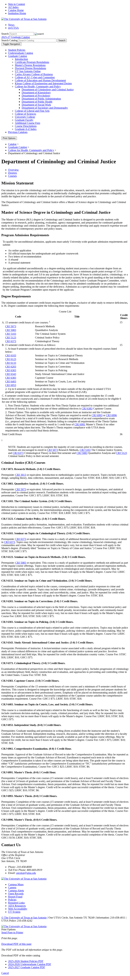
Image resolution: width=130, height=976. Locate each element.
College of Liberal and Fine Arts (32, 110)
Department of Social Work (36, 104)
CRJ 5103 (10, 333)
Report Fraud (15, 896)
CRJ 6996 (111, 415)
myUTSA (13, 27)
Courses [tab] (12, 175)
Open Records (16, 893)
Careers (12, 887)
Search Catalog (9, 40)
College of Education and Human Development (40, 80)
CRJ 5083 (10, 330)
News (11, 24)
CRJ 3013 (20, 474)
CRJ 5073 (10, 326)
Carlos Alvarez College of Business (34, 74)
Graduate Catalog (17, 56)
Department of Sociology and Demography (45, 107)
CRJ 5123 (10, 337)
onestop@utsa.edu (26, 873)
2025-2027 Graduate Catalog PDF (26, 967)
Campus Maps (16, 884)
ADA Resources (17, 905)
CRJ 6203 (10, 366)
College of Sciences (25, 113)
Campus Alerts (16, 890)
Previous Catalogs (17, 132)
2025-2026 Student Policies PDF (25, 961)
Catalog (12, 144)
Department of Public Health (37, 101)
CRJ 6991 (79, 424)
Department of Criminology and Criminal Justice (48, 89)
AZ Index (13, 7)
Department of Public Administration (41, 98)
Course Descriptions (26, 126)
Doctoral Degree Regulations (30, 68)
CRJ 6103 (10, 355)
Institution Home (17, 13)
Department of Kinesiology (36, 92)
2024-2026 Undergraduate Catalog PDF (29, 964)
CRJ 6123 (10, 359)
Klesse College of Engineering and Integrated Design (43, 83)
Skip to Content (16, 4)
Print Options (9, 138)
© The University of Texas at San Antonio (24, 917)
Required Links (16, 902)
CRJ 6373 (10, 341)
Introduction (21, 59)
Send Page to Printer (12, 932)
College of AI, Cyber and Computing (35, 77)
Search (5, 33)
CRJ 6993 (97, 415)
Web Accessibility (17, 908)
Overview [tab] (13, 169)
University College (25, 116)
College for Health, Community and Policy (38, 86)
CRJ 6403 (10, 381)
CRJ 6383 (10, 377)
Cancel (5, 973)
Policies (12, 899)
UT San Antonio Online (28, 71)
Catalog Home (16, 10)
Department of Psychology (36, 95)
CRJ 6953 (10, 385)
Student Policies (16, 50)
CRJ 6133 (10, 362)
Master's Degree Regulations (30, 65)
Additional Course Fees (27, 123)
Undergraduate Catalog (20, 53)
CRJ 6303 (10, 370)
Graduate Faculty (24, 120)
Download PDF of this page (16, 944)
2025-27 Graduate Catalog (15, 37)
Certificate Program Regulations (32, 62)
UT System (14, 911)
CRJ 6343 (10, 374)
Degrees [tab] (12, 172)
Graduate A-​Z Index (26, 129)
